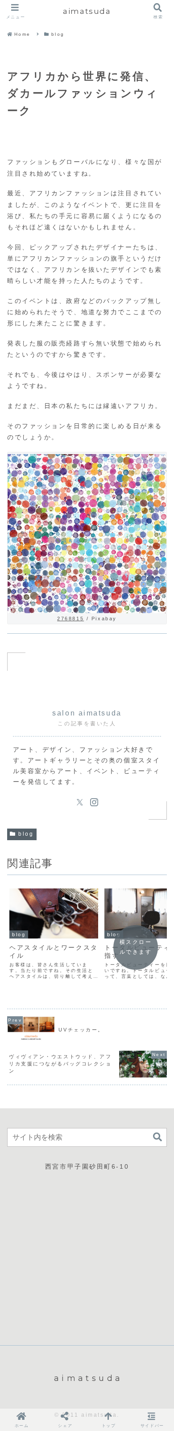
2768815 (70, 618)
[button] (157, 1137)
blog (25, 834)
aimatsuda (87, 11)
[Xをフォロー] (80, 802)
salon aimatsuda (86, 713)
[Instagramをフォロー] (94, 802)
